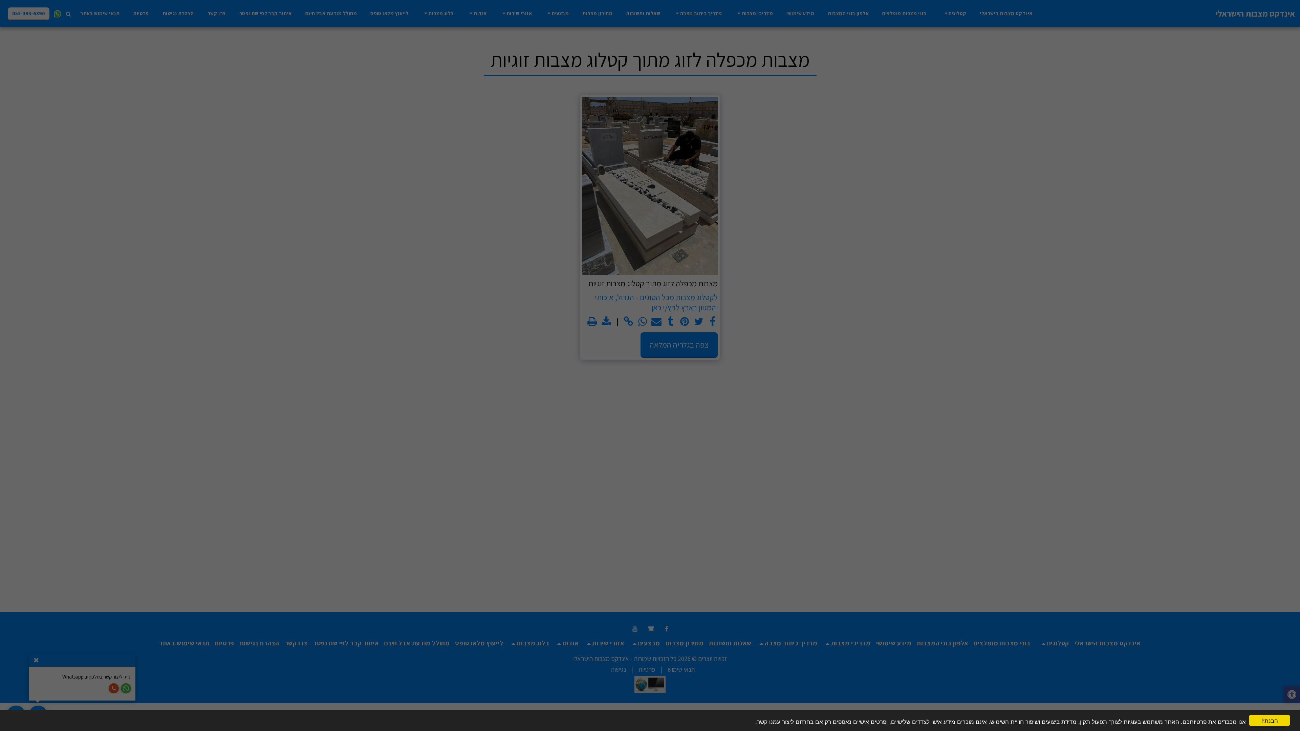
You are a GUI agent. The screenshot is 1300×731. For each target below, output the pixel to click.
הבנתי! (1269, 720)
